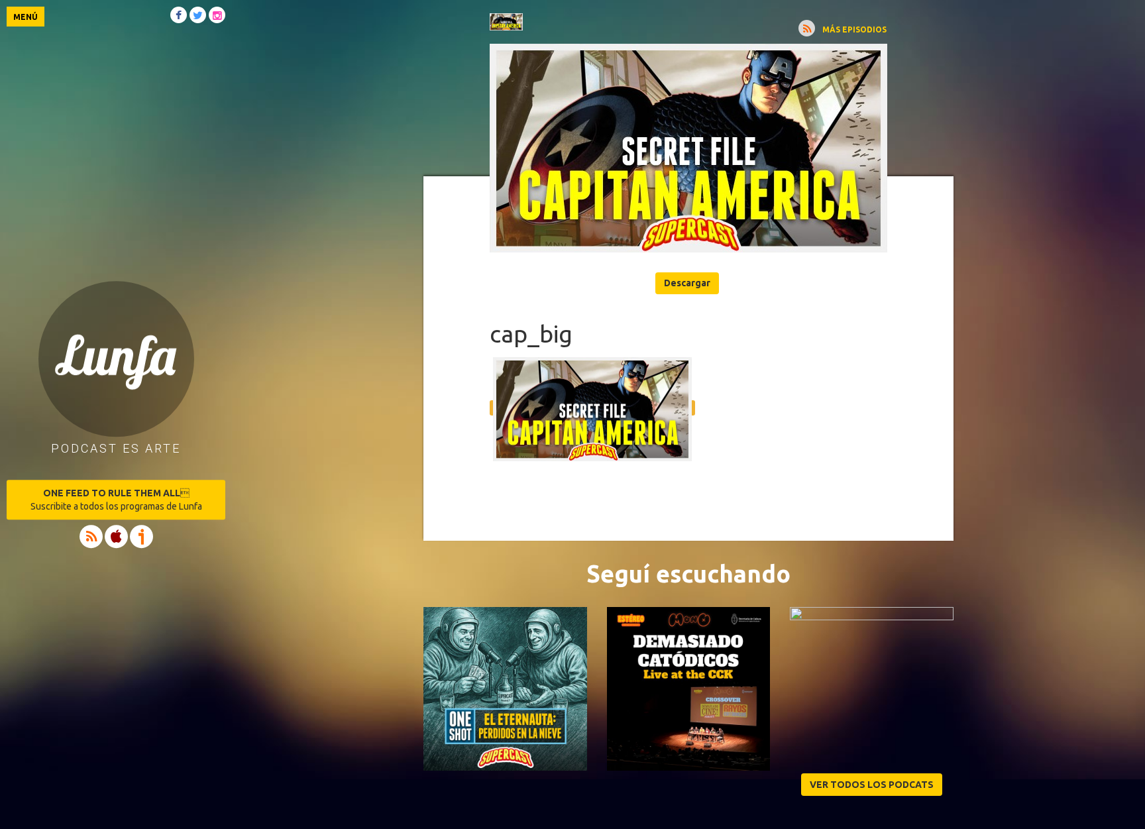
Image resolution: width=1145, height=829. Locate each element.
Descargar (687, 283)
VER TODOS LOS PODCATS (872, 784)
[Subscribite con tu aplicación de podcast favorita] (806, 28)
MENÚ (25, 17)
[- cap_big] (688, 148)
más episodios (854, 29)
